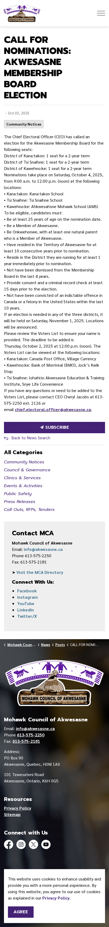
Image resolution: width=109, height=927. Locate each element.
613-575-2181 (26, 741)
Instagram (27, 597)
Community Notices (23, 124)
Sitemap (12, 814)
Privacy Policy (17, 808)
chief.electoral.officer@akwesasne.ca (53, 409)
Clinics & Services (22, 478)
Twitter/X (27, 616)
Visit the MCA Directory (39, 572)
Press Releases (19, 502)
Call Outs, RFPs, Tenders (29, 509)
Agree (20, 912)
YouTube (25, 603)
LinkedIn (25, 609)
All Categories (23, 452)
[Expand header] (101, 13)
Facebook (27, 590)
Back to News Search (30, 437)
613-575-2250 (30, 734)
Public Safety (17, 494)
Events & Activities (23, 486)
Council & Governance (27, 470)
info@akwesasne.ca (43, 549)
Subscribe (56, 427)
